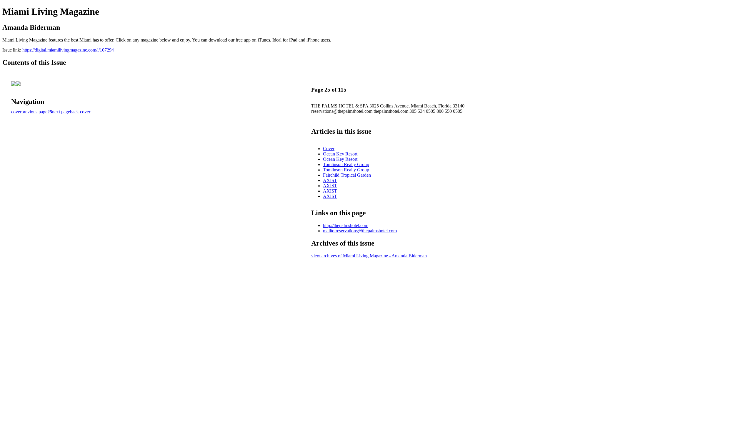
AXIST (330, 180)
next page (61, 111)
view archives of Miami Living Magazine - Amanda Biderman (369, 255)
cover (16, 111)
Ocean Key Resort (340, 153)
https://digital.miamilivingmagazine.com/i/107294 (68, 49)
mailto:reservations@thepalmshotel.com (360, 230)
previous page (34, 111)
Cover (328, 148)
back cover (80, 111)
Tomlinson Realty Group (346, 164)
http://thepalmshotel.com (345, 225)
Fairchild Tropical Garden (347, 175)
